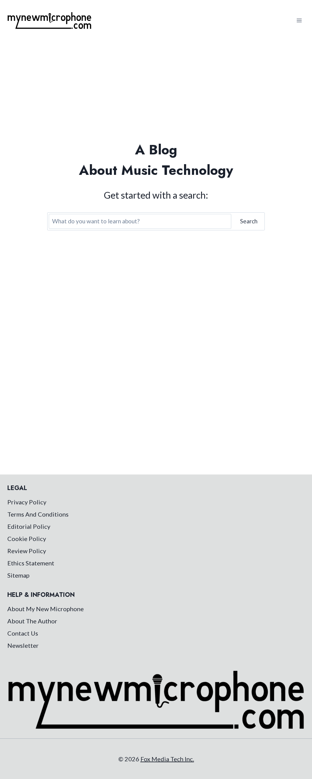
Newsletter (23, 645)
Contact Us (22, 633)
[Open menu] (299, 20)
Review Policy (26, 550)
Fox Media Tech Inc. (167, 759)
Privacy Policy (26, 502)
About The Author (32, 621)
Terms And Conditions (38, 514)
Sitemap (18, 575)
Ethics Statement (30, 563)
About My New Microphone (45, 608)
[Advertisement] (156, 86)
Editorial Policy (28, 526)
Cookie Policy (26, 538)
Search (248, 221)
